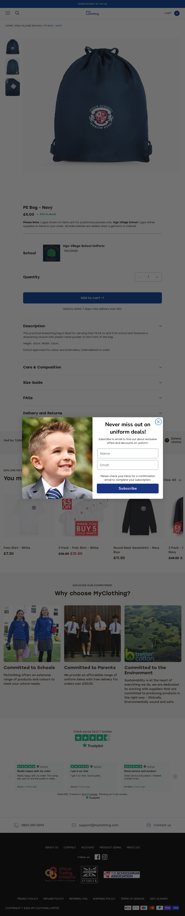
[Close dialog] (158, 422)
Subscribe (128, 488)
